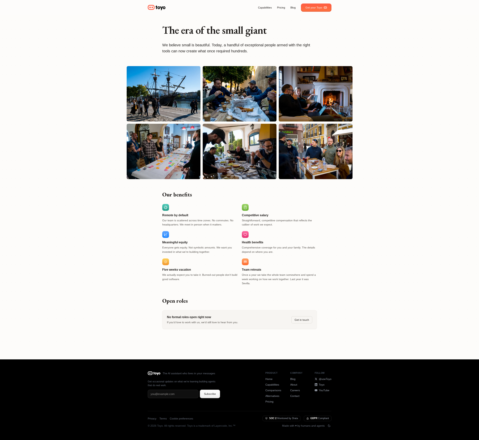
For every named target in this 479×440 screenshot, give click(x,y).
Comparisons (273, 390)
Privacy (152, 418)
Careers (295, 390)
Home (269, 378)
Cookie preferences (181, 418)
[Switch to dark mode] (329, 425)
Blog (293, 7)
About (293, 384)
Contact (294, 395)
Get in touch (302, 319)
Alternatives (272, 395)
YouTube (324, 390)
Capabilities (265, 7)
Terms (163, 418)
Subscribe (210, 393)
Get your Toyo (313, 7)
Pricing (281, 7)
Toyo (321, 384)
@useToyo (325, 378)
